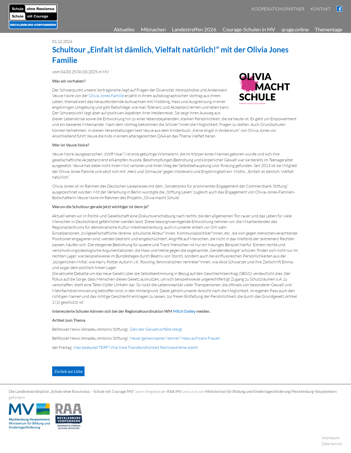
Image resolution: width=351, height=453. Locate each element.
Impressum (331, 437)
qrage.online (295, 29)
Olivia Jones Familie (107, 95)
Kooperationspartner (278, 9)
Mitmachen (153, 29)
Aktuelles (124, 29)
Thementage (328, 29)
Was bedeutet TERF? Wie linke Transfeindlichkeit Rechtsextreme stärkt (135, 347)
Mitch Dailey (184, 311)
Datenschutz (332, 443)
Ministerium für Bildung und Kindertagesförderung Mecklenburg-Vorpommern (271, 391)
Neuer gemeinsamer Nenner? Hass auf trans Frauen (175, 338)
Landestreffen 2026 (194, 29)
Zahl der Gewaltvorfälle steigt (156, 329)
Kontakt (320, 9)
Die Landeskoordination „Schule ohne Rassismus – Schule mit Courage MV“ (71, 391)
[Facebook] (339, 8)
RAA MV (174, 391)
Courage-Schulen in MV (249, 29)
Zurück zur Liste (68, 371)
